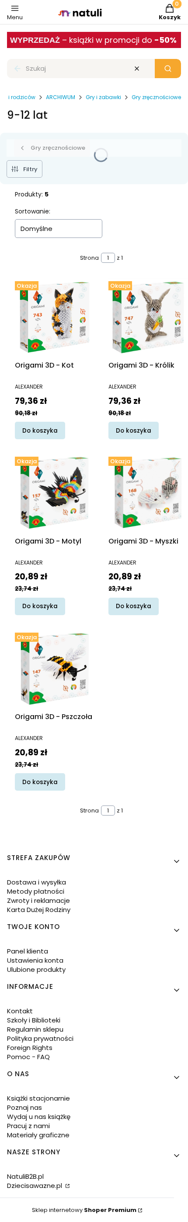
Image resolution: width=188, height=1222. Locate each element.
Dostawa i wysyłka (36, 882)
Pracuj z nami (28, 1125)
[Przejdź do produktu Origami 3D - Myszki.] (148, 493)
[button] (168, 68)
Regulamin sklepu (35, 1029)
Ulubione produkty (36, 969)
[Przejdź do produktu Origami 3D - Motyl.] (54, 493)
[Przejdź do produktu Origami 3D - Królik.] (148, 317)
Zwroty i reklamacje (38, 900)
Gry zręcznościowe (156, 97)
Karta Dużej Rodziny (38, 909)
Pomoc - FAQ (28, 1056)
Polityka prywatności (40, 1038)
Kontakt (20, 1010)
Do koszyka (40, 431)
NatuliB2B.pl (25, 1176)
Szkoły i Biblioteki (33, 1020)
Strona (89, 258)
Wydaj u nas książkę (38, 1116)
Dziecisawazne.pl (35, 1185)
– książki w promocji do (119, 39)
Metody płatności (35, 891)
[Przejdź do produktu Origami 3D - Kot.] (54, 317)
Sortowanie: (32, 211)
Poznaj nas (24, 1107)
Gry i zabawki (103, 97)
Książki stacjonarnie (38, 1098)
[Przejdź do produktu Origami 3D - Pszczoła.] (54, 669)
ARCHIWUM (60, 97)
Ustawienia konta (35, 960)
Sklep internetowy (84, 1210)
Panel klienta (27, 951)
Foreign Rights (29, 1047)
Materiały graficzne (38, 1134)
